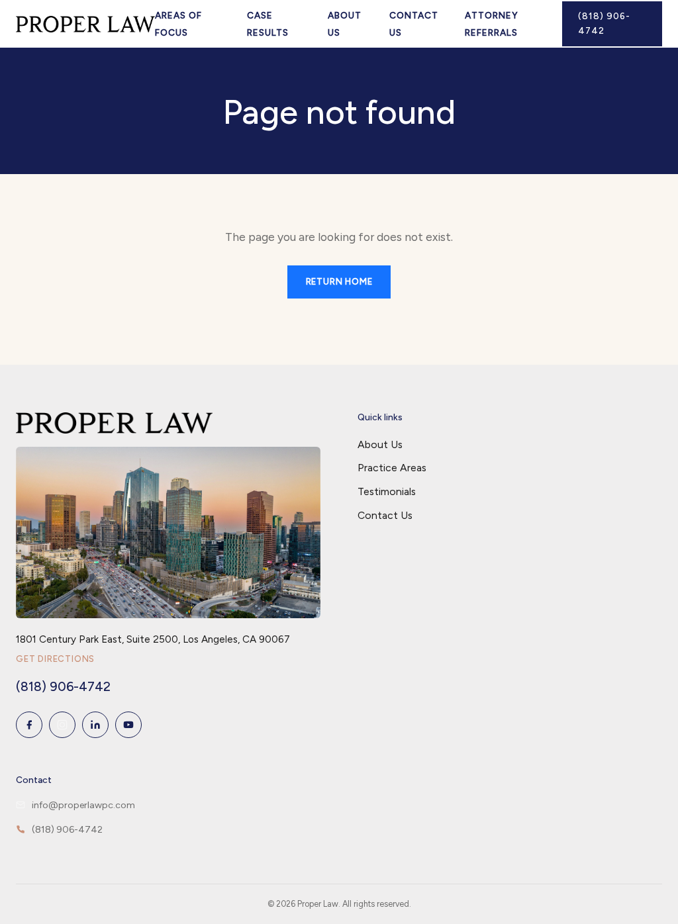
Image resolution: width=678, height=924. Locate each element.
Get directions (55, 659)
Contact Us (413, 24)
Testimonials (387, 491)
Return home (339, 282)
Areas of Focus (178, 24)
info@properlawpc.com (83, 805)
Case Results (268, 24)
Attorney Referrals (491, 24)
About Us (345, 24)
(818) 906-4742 (604, 23)
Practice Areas (392, 467)
